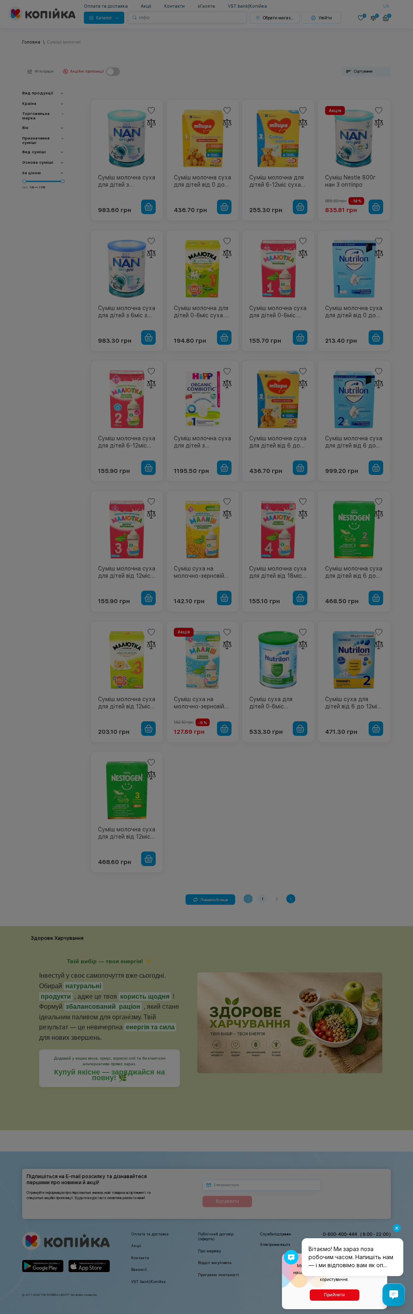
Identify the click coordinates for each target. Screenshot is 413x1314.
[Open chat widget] (393, 1294)
